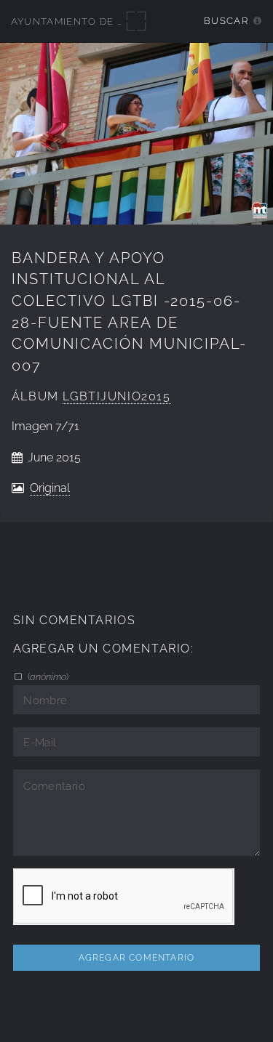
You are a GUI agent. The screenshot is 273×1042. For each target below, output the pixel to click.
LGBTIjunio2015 (116, 396)
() (46, 676)
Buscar (226, 20)
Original (50, 488)
